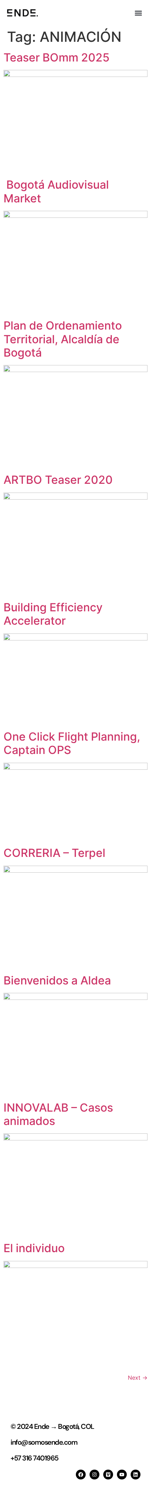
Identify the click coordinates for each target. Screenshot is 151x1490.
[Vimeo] (108, 1474)
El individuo (34, 1248)
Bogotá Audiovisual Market (56, 191)
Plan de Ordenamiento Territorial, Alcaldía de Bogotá (63, 339)
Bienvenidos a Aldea (57, 980)
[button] (138, 13)
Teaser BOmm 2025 (57, 57)
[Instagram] (94, 1474)
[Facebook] (81, 1474)
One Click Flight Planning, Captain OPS (72, 743)
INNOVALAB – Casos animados (58, 1114)
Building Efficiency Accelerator (53, 613)
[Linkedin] (135, 1474)
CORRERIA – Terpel (54, 853)
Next (137, 1377)
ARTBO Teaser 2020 (58, 480)
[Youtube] (122, 1474)
